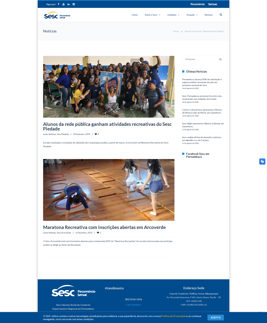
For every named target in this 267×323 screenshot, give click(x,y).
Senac (213, 4)
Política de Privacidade (173, 316)
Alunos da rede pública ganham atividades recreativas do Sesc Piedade (107, 126)
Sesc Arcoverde (64, 232)
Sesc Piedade (63, 134)
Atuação (190, 14)
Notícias (209, 14)
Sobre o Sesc (151, 14)
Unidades (171, 14)
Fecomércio (197, 4)
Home (135, 14)
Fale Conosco (133, 304)
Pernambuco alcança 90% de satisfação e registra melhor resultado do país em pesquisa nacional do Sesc (202, 82)
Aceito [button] (215, 317)
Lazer (45, 134)
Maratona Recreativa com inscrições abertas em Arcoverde (104, 227)
